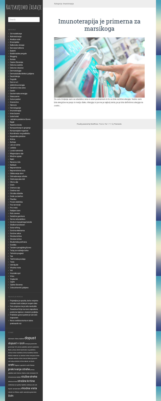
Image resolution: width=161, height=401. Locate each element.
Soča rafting (15, 228)
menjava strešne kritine (15, 358)
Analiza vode (15, 39)
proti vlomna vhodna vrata (21, 373)
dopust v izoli (16, 343)
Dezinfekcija (15, 76)
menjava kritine (34, 355)
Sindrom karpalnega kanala (21, 222)
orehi (11, 364)
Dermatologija (15, 71)
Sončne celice (15, 233)
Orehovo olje (15, 188)
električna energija (17, 85)
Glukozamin (14, 96)
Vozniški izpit (15, 273)
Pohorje (32, 365)
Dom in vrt (14, 82)
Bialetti (13, 51)
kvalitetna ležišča (32, 353)
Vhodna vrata (15, 268)
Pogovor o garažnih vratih (22, 365)
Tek (11, 256)
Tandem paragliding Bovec (20, 248)
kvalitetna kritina (22, 353)
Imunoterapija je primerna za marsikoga (99, 24)
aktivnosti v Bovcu (13, 339)
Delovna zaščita (16, 65)
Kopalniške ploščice (17, 136)
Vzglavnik (14, 279)
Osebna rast (15, 191)
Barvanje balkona (17, 48)
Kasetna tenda (16, 125)
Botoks (13, 59)
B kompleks (14, 42)
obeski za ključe (29, 361)
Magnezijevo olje (16, 154)
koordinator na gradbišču (27, 350)
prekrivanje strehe (19, 369)
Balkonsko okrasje (17, 45)
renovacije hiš (34, 373)
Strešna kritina (16, 236)
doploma (21, 339)
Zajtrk (12, 282)
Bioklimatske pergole (18, 54)
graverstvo (33, 344)
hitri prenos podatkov (21, 347)
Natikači (13, 165)
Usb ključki (14, 265)
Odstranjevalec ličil (17, 179)
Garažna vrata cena (18, 88)
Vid (11, 270)
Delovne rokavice (17, 68)
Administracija (16, 36)
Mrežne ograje (16, 156)
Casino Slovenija (16, 62)
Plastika (13, 199)
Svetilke (13, 245)
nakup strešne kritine (17, 361)
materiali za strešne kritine (21, 355)
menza (25, 358)
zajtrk (21, 392)
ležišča (10, 355)
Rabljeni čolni (15, 211)
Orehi (12, 185)
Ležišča (13, 148)
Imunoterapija (15, 111)
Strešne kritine (16, 239)
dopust (30, 338)
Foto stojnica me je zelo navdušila (23, 306)
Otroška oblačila (16, 193)
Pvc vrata (13, 208)
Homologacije (15, 108)
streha (33, 376)
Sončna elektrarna (17, 231)
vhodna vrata (29, 388)
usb (33, 385)
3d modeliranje (16, 34)
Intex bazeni (15, 114)
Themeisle (118, 124)
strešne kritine (26, 381)
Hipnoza (13, 105)
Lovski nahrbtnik (16, 151)
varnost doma (17, 389)
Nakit (12, 159)
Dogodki (13, 79)
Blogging (13, 56)
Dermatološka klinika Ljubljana (22, 74)
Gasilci (12, 91)
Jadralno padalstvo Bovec (20, 119)
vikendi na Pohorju (13, 392)
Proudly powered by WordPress (87, 124)
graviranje (11, 347)
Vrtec (12, 276)
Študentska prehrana (18, 242)
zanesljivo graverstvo (30, 392)
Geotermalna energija (18, 94)
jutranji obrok (16, 350)
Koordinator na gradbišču (20, 133)
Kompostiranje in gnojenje (20, 128)
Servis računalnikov (17, 219)
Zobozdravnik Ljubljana (19, 288)
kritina (10, 353)
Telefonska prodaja (17, 259)
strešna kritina (12, 381)
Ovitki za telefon (16, 196)
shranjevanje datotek (14, 377)
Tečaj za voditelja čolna (19, 250)
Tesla (12, 262)
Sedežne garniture (17, 216)
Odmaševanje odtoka (18, 176)
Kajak (12, 122)
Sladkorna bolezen (17, 225)
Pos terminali (15, 205)
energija (27, 344)
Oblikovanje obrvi (17, 173)
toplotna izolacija (27, 385)
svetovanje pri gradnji (14, 385)
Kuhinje (13, 142)
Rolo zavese (15, 213)
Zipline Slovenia (16, 285)
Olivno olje (14, 182)
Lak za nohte (15, 145)
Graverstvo (14, 102)
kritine (14, 353)
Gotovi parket (15, 99)
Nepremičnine (15, 168)
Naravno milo (15, 162)
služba (25, 376)
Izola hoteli (14, 116)
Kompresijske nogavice (19, 131)
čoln (10, 395)
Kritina (12, 139)
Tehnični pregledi (17, 253)
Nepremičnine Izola (17, 171)
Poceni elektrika (16, 202)
